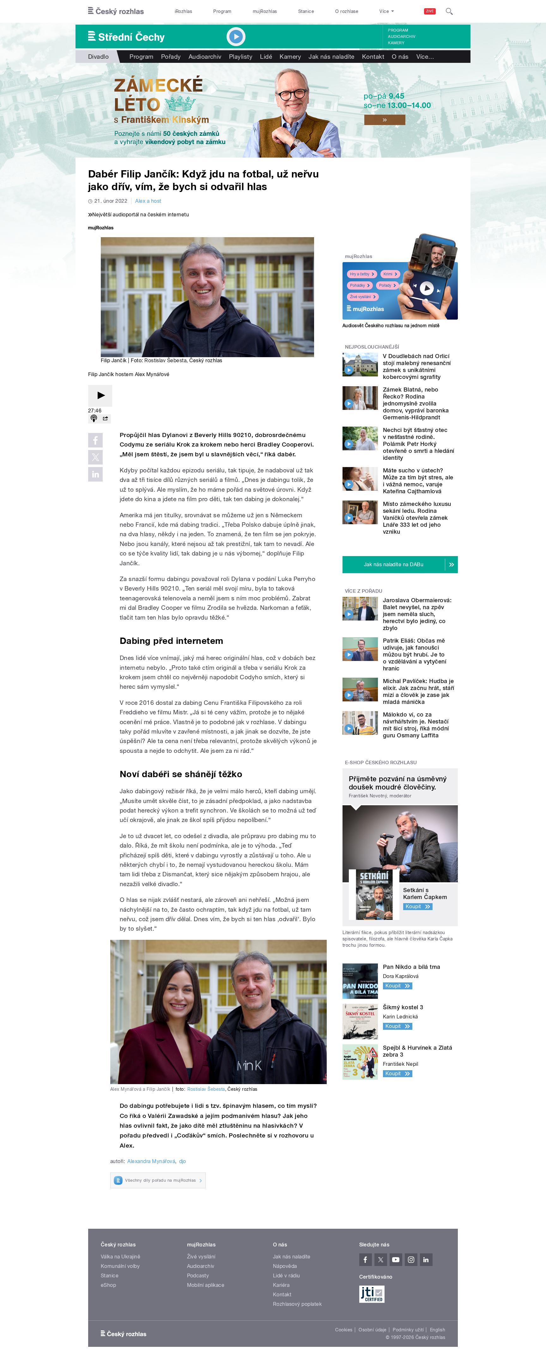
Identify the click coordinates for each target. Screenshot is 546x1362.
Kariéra (281, 1285)
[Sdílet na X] (95, 457)
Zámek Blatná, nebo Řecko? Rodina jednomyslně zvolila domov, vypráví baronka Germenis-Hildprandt (416, 403)
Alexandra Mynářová (151, 1161)
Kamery (396, 43)
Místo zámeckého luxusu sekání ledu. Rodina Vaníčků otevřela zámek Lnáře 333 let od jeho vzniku (417, 518)
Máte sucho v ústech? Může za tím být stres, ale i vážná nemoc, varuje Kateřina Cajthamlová (418, 481)
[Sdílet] (105, 418)
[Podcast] (94, 418)
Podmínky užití (408, 1329)
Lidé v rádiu (286, 1276)
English (437, 1329)
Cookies (343, 1329)
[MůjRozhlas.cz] (100, 228)
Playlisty (240, 56)
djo (182, 1161)
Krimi (388, 274)
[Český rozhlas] (116, 11)
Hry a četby (359, 274)
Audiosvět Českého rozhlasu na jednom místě (391, 325)
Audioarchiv (401, 36)
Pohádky (357, 285)
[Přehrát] (100, 396)
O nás (400, 56)
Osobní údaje (373, 1329)
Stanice (306, 11)
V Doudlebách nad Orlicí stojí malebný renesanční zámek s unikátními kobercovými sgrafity (417, 366)
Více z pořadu (364, 591)
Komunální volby (120, 1266)
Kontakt (373, 56)
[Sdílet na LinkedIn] (95, 474)
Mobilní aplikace (206, 1285)
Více (425, 56)
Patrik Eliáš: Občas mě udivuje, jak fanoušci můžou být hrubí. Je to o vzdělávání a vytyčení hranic (414, 654)
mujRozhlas (265, 11)
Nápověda (285, 1266)
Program (222, 11)
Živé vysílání (360, 297)
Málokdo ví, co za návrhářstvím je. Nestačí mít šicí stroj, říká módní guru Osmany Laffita (416, 725)
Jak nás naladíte (332, 56)
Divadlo (98, 56)
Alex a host (148, 201)
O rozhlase (346, 11)
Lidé (266, 56)
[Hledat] (449, 11)
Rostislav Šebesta (165, 360)
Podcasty (198, 1276)
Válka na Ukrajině (120, 1257)
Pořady (171, 56)
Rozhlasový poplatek (297, 1304)
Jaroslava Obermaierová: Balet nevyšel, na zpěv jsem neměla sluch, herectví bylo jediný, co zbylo (417, 614)
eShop (108, 1285)
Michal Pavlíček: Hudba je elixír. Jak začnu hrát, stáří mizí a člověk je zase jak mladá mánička (418, 691)
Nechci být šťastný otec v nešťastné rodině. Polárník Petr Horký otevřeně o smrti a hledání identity (418, 444)
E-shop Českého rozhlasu (381, 762)
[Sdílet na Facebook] (95, 440)
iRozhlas (183, 11)
